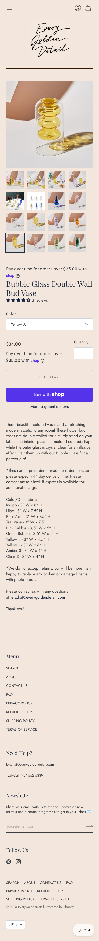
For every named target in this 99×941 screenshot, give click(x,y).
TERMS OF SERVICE (21, 729)
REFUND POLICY (19, 711)
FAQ (9, 694)
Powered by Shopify (60, 906)
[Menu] (9, 8)
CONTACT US (17, 685)
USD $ (13, 924)
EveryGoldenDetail (31, 906)
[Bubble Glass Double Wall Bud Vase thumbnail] (15, 180)
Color (11, 314)
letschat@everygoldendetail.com (37, 597)
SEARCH (13, 668)
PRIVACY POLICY (19, 703)
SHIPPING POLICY (20, 720)
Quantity (81, 342)
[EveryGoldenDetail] (49, 39)
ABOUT (11, 677)
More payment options (49, 406)
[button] (19, 300)
